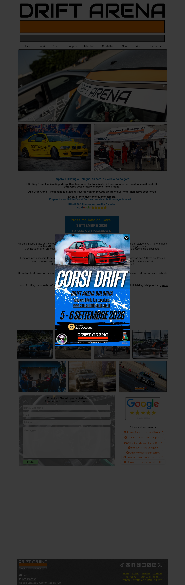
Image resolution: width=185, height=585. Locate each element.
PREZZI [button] (146, 573)
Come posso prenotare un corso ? (144, 456)
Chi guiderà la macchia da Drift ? (144, 443)
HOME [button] (126, 573)
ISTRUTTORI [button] (132, 576)
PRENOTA (92, 321)
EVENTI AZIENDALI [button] (142, 580)
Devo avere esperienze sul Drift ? (144, 461)
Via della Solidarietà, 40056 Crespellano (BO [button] (40, 582)
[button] (27, 574)
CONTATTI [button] (146, 576)
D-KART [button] (158, 580)
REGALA (118, 321)
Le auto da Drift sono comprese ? (145, 437)
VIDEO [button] (126, 580)
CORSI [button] (135, 573)
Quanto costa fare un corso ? (145, 452)
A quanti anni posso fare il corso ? (144, 432)
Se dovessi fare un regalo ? (145, 447)
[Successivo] (164, 85)
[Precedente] (21, 85)
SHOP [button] (156, 576)
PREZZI (66, 321)
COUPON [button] (157, 573)
